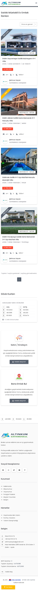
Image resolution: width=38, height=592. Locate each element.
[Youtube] (19, 470)
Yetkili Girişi (8, 572)
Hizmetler (5, 508)
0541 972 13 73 (10, 536)
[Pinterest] (25, 470)
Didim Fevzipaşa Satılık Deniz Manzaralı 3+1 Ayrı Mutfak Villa (18, 238)
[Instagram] (8, 470)
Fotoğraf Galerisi (9, 494)
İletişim (6, 500)
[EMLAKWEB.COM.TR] (15, 580)
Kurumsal (5, 479)
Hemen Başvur (20, 362)
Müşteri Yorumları (9, 497)
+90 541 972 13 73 (11, 539)
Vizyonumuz (8, 492)
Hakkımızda (7, 486)
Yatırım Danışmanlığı (11, 521)
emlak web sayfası (28, 580)
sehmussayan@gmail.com (14, 542)
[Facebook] (3, 470)
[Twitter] (14, 470)
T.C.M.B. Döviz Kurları (11, 320)
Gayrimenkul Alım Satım (12, 515)
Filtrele (9, 587)
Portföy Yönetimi (9, 518)
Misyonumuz (8, 489)
